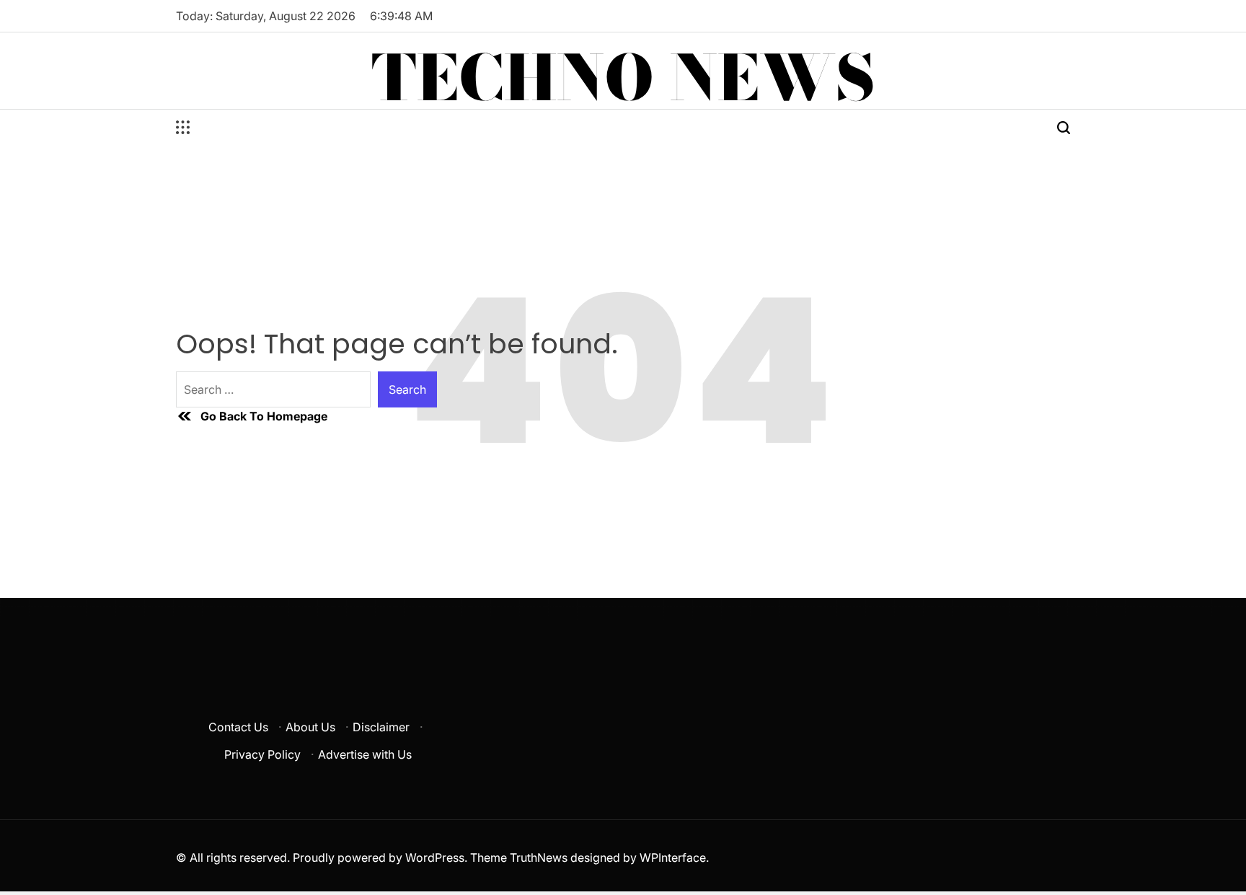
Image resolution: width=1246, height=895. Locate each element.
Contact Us (238, 727)
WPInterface (673, 857)
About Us (310, 727)
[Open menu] (183, 127)
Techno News (623, 78)
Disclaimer (381, 727)
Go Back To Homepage (263, 416)
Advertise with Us (365, 754)
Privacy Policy (262, 754)
